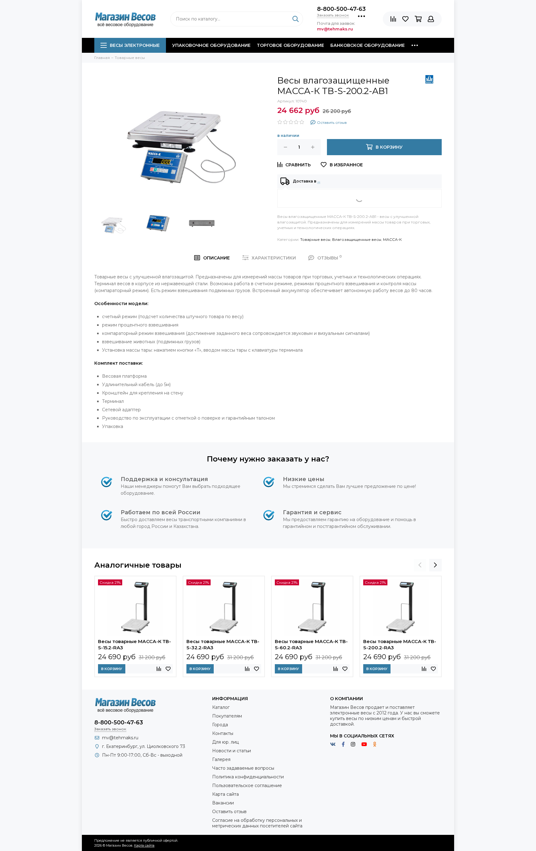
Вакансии (223, 803)
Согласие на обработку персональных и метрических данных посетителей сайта (257, 823)
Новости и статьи (231, 751)
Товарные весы (315, 239)
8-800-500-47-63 (341, 9)
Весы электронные (135, 45)
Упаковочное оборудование (211, 45)
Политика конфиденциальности (248, 777)
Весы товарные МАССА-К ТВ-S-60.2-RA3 (311, 644)
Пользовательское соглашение (247, 785)
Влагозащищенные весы (356, 239)
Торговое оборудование (290, 45)
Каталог (221, 707)
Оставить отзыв (229, 811)
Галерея (221, 759)
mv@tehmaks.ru (120, 738)
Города (220, 724)
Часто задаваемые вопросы (243, 768)
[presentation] (420, 565)
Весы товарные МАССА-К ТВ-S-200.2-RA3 (399, 644)
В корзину (111, 669)
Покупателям (227, 716)
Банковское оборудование (367, 45)
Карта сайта (225, 794)
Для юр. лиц (225, 742)
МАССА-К (392, 239)
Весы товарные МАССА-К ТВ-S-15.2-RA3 (134, 644)
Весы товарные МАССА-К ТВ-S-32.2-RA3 (222, 644)
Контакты (222, 733)
